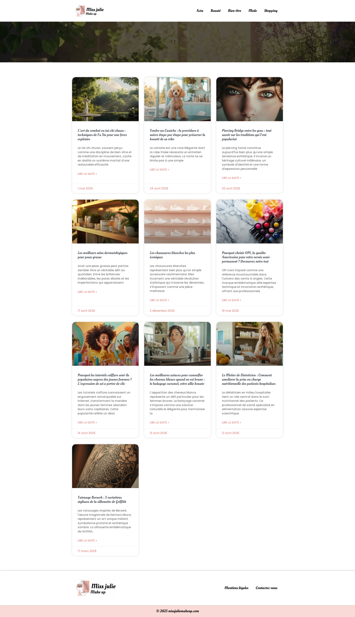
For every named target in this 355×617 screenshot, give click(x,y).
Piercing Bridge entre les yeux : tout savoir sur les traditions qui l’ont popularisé (246, 135)
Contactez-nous (266, 588)
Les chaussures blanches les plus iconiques (172, 255)
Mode (252, 10)
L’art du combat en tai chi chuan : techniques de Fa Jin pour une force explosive (102, 135)
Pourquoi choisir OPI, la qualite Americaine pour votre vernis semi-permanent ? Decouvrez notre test (246, 257)
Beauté (216, 10)
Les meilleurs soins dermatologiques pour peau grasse (102, 255)
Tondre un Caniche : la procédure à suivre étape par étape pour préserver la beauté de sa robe (177, 135)
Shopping (270, 10)
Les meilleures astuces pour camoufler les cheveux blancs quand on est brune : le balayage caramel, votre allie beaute (177, 379)
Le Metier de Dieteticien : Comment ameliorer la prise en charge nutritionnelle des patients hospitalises (248, 379)
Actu (200, 10)
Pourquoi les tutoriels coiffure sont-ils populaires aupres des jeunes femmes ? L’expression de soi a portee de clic (105, 379)
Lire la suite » (87, 174)
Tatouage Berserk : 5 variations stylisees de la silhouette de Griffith (102, 499)
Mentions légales (236, 588)
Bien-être (234, 10)
